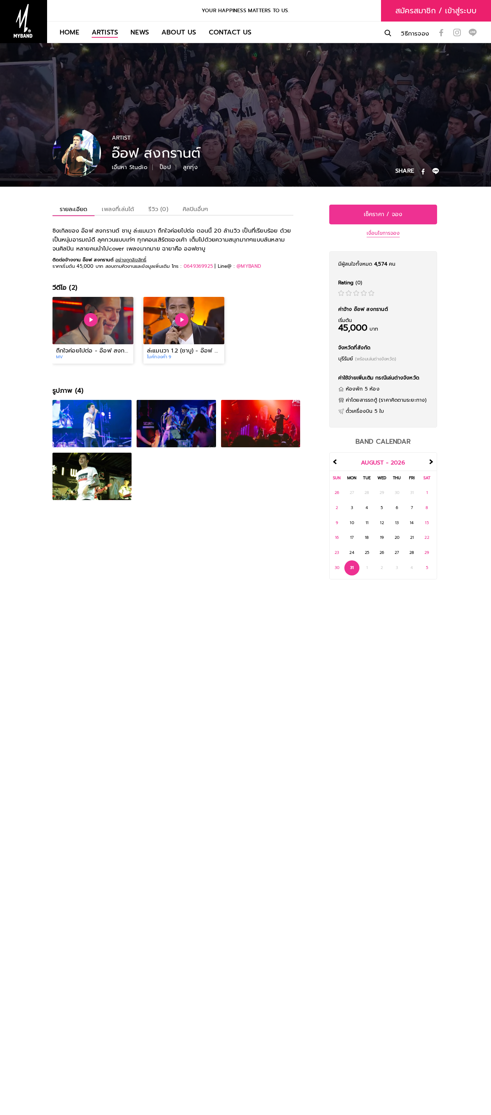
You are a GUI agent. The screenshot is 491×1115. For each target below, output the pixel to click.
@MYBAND (249, 266)
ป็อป (165, 167)
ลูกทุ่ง (190, 167)
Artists (105, 32)
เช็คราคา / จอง (383, 214)
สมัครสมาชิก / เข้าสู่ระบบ (436, 11)
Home (69, 32)
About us (178, 32)
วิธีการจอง (415, 34)
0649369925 (198, 266)
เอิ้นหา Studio (129, 167)
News (139, 32)
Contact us (230, 32)
